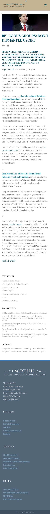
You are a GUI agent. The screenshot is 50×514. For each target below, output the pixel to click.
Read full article (8, 261)
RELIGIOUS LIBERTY (28, 51)
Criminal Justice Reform (11, 281)
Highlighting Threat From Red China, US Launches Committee (24, 313)
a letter (41, 99)
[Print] (9, 45)
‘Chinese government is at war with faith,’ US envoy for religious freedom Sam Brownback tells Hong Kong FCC (25, 335)
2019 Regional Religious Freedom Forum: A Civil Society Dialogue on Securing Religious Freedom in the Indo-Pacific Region (23, 318)
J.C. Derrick (9, 69)
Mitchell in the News (10, 301)
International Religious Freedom (14, 294)
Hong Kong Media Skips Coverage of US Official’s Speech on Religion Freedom (23, 325)
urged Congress (15, 224)
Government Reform (10, 287)
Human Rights (8, 291)
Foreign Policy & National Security (15, 284)
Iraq (4, 297)
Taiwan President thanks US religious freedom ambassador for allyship (24, 330)
